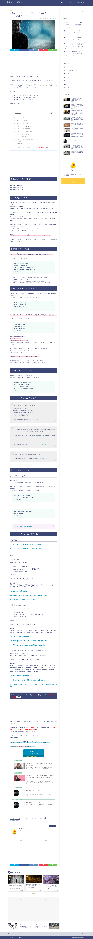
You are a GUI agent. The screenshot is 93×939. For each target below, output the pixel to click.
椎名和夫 (12, 820)
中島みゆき (25, 818)
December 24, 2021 (41, 444)
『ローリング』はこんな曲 (23, 128)
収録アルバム (21, 143)
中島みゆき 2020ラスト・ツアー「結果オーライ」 (37, 818)
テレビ (67, 73)
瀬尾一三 (17, 820)
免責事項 (20, 937)
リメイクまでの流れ (22, 120)
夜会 (66, 80)
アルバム (67, 67)
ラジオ (67, 77)
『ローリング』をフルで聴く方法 (25, 139)
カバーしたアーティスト (23, 134)
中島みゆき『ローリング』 (23, 118)
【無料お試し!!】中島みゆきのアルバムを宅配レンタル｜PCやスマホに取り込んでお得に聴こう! (73, 53)
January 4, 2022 (35, 419)
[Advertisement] (33, 64)
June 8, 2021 (45, 458)
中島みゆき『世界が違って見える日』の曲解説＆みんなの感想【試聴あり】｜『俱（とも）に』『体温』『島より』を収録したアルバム (74, 25)
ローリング (19, 818)
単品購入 (20, 141)
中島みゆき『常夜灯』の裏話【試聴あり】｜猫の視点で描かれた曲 (74, 38)
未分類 (67, 87)
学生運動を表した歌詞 (22, 123)
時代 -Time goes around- (51, 818)
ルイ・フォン (13, 818)
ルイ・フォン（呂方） (23, 136)
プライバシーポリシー (67, 2)
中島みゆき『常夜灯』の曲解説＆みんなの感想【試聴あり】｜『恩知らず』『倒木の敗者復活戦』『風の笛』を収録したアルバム (74, 46)
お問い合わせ (81, 2)
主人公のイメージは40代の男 (24, 126)
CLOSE (50, 113)
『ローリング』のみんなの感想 (24, 131)
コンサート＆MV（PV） (71, 70)
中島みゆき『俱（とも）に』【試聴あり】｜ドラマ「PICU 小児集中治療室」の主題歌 (74, 32)
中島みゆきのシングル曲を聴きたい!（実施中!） (34, 147)
